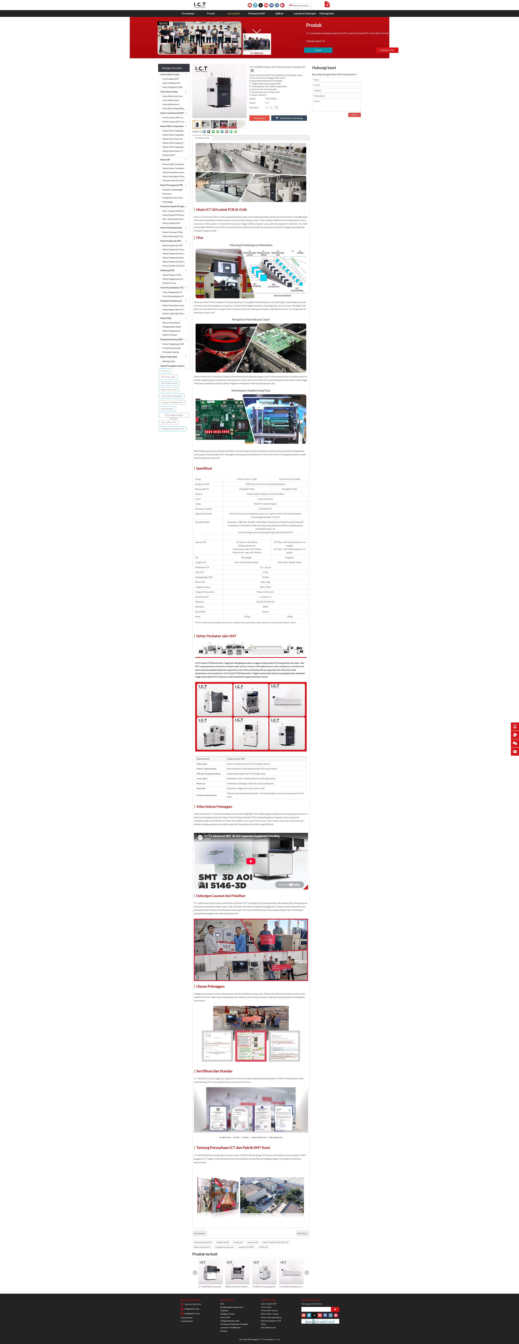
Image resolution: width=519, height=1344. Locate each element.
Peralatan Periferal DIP (173, 180)
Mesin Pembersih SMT (171, 241)
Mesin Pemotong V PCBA (174, 236)
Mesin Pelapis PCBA (172, 275)
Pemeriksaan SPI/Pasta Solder (176, 215)
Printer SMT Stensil (269, 1310)
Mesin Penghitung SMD (173, 344)
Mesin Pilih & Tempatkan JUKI (176, 135)
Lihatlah (318, 50)
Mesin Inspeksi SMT (172, 223)
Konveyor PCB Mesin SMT (172, 402)
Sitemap (223, 1331)
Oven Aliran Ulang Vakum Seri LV (176, 108)
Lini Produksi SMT (171, 79)
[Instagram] (277, 5)
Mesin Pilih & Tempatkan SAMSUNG (176, 131)
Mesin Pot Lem (169, 283)
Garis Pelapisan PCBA (172, 87)
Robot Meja (165, 318)
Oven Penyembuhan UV (173, 296)
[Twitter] (261, 5)
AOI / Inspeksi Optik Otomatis (176, 211)
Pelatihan (224, 1310)
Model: (252, 98)
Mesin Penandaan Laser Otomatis (176, 305)
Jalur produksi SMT (269, 1304)
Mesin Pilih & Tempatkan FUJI (176, 147)
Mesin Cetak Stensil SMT (172, 113)
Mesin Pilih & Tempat (270, 1314)
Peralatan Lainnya (171, 352)
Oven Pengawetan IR (172, 292)
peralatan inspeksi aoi (224, 1247)
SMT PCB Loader (168, 377)
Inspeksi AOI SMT (246, 1247)
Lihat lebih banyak (268, 1327)
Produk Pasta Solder (172, 348)
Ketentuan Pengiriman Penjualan (234, 1324)
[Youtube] (250, 5)
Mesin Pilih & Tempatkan (172, 126)
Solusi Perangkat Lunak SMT (173, 366)
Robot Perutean (170, 335)
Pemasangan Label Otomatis (175, 309)
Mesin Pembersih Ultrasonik (175, 249)
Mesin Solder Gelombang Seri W (176, 168)
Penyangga (168, 202)
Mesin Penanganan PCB (171, 185)
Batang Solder (169, 361)
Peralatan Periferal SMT (171, 339)
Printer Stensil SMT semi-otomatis (176, 117)
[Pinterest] (282, 5)
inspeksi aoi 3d (222, 1242)
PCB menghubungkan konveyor (174, 416)
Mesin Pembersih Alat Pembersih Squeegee (176, 261)
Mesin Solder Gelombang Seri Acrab (176, 164)
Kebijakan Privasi (227, 1314)
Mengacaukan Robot (172, 326)
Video (263, 1324)
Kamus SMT (225, 1317)
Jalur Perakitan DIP (171, 83)
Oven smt (165, 370)
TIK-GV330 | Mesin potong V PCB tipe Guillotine (237, 1286)
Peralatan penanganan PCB (172, 428)
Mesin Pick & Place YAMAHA (175, 139)
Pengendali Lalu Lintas (173, 197)
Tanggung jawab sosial (229, 1321)
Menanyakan (259, 118)
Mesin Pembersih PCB (172, 245)
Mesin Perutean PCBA (173, 232)
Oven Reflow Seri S (171, 104)
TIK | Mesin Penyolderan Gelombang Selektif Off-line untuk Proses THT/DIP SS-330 (291, 1286)
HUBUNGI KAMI (387, 50)
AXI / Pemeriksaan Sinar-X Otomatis (176, 219)
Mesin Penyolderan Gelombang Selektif (176, 172)
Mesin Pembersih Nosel (173, 257)
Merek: (252, 103)
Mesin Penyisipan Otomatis (175, 176)
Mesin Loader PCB (169, 389)
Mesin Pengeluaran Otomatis (176, 279)
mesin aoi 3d (252, 1242)
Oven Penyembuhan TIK (171, 287)
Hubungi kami (186, 1317)
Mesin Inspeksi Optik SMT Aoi (275, 1242)
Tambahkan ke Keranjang (291, 118)
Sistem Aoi (238, 1242)
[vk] (266, 5)
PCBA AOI (263, 1247)
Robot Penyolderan (171, 322)
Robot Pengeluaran (171, 331)
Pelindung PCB (167, 270)
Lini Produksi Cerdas (169, 74)
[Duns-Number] (320, 1321)
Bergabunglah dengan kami (231, 1307)
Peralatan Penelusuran (171, 301)
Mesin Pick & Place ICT (173, 151)
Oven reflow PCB (168, 422)
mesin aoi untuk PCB (203, 1242)
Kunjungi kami (187, 1321)
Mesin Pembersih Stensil (173, 265)
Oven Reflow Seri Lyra (172, 96)
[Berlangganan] (335, 1309)
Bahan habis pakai (168, 356)
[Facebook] (271, 5)
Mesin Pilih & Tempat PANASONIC (176, 143)
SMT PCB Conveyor (169, 383)
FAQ (222, 1304)
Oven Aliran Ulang (169, 91)
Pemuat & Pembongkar (173, 189)
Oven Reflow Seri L (171, 100)
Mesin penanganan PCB (271, 1321)
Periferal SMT (169, 155)
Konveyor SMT (167, 409)
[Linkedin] (255, 5)
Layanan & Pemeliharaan (230, 1327)
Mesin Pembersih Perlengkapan (176, 253)
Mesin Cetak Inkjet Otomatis (175, 313)
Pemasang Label (290, 793)
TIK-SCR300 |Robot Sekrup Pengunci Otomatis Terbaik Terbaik (264, 1286)
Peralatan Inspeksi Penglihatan (174, 206)
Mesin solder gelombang (271, 1317)
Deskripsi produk (202, 138)
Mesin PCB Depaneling (171, 227)
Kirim (354, 115)
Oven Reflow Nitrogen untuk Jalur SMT (210, 1286)
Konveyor (167, 193)
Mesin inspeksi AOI (202, 1247)
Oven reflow (266, 1307)
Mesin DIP (165, 159)
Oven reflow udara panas (171, 396)
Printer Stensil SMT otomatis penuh (176, 121)
